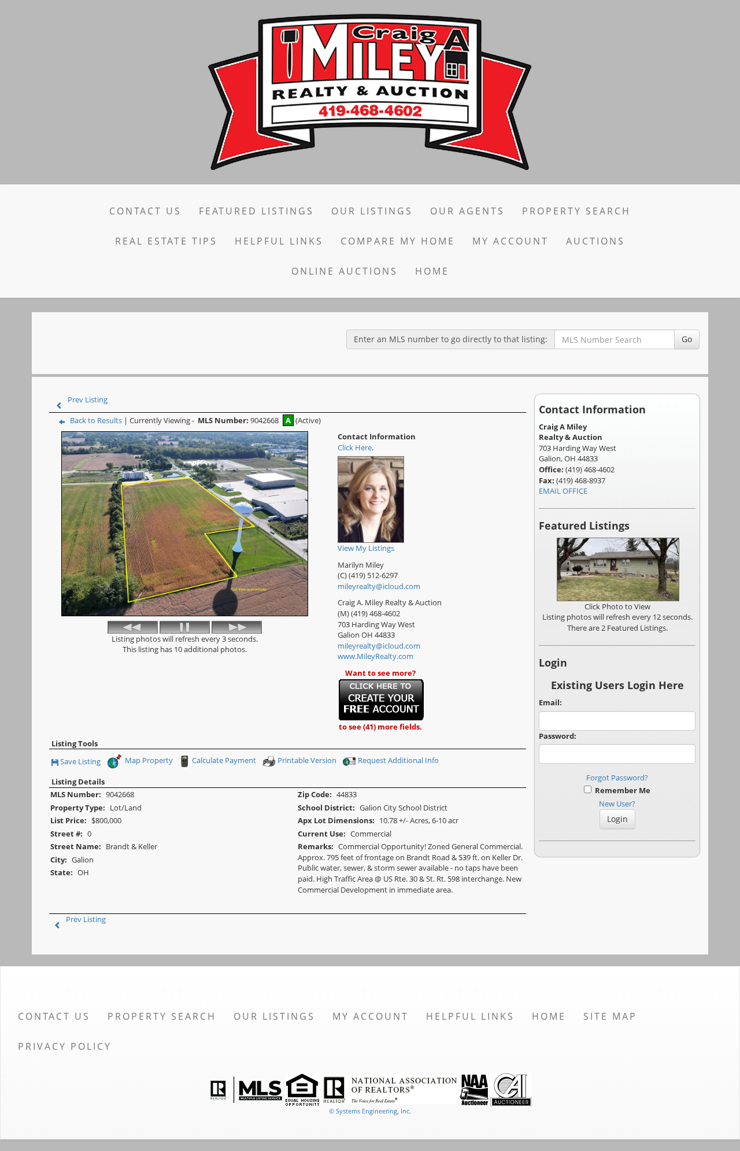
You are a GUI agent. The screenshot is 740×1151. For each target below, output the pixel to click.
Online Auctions (344, 271)
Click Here (355, 447)
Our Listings (372, 211)
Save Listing (81, 762)
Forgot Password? (617, 777)
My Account (510, 241)
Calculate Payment (224, 761)
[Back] (133, 627)
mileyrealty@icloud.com (379, 586)
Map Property (148, 761)
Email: (550, 702)
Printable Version (307, 761)
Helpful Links (279, 241)
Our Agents (467, 211)
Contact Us (145, 211)
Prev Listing (88, 399)
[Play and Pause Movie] (185, 627)
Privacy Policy (65, 1046)
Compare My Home (398, 241)
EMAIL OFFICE (563, 491)
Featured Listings (256, 211)
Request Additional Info (399, 761)
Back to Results (96, 420)
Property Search (576, 211)
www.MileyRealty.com (375, 656)
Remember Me (620, 790)
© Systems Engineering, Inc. (370, 1110)
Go (687, 339)
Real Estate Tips (166, 241)
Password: (557, 736)
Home (432, 271)
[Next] (237, 627)
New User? (617, 803)
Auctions (595, 241)
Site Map (610, 1016)
